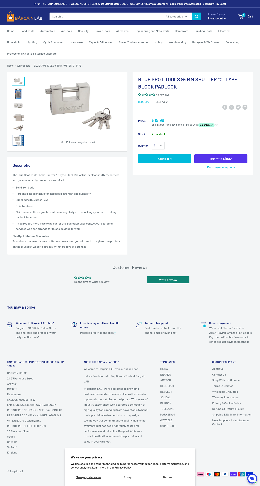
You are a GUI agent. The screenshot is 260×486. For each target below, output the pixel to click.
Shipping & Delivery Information (232, 414)
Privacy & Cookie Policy (226, 403)
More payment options (221, 167)
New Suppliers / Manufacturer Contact (230, 422)
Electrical (224, 31)
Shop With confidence (226, 380)
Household (14, 42)
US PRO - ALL (168, 426)
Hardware (77, 42)
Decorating (232, 42)
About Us (218, 368)
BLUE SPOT (144, 101)
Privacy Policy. (123, 467)
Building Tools (203, 31)
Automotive (47, 31)
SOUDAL (165, 397)
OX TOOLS (166, 420)
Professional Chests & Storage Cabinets (32, 53)
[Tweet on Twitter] (238, 107)
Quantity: (144, 145)
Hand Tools (27, 31)
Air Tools (66, 31)
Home (10, 31)
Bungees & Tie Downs (205, 42)
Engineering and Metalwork (152, 31)
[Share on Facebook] (224, 107)
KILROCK (165, 403)
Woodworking (177, 42)
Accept (128, 477)
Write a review (168, 279)
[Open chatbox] (252, 479)
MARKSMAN (167, 414)
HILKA (164, 368)
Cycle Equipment (54, 42)
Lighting (32, 42)
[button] (146, 94)
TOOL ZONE (167, 408)
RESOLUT (166, 391)
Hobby (159, 42)
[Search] (196, 16)
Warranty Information (225, 397)
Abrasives (122, 31)
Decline (167, 477)
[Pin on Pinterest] (231, 107)
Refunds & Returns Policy (228, 408)
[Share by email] (244, 107)
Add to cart (165, 158)
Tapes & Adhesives (101, 42)
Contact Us (219, 374)
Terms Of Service (222, 385)
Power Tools (102, 31)
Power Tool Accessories (134, 42)
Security (83, 31)
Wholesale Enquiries (225, 391)
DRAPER (165, 374)
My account (215, 18)
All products (23, 65)
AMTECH (165, 380)
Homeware (181, 31)
